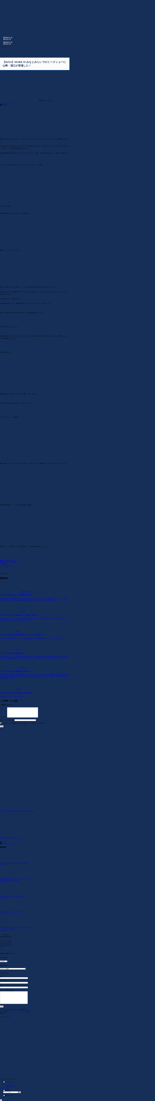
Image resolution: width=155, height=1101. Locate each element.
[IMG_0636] (20, 245)
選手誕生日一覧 (11, 1085)
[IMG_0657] (20, 384)
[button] (19, 1092)
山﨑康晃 (3, 562)
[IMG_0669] (20, 537)
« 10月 (2, 949)
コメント (3, 717)
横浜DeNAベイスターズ (8, 560)
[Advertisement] (34, 51)
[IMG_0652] (20, 282)
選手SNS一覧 (10, 1087)
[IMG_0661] (20, 449)
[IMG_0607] (20, 197)
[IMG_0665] (20, 495)
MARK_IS (17, 562)
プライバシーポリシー (14, 1011)
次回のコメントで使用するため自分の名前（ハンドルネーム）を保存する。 (24, 723)
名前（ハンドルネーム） (7, 720)
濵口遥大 (10, 562)
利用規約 (24, 1011)
